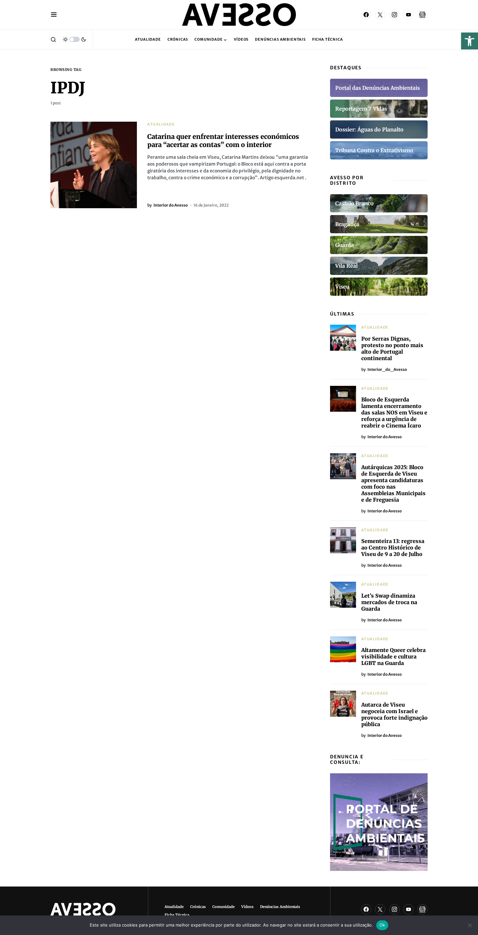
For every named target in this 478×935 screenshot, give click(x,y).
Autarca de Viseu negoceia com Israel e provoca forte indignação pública (394, 714)
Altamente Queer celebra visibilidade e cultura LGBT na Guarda (393, 656)
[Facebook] (366, 14)
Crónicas (198, 906)
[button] (469, 41)
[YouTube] (408, 14)
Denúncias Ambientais (280, 906)
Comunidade (223, 906)
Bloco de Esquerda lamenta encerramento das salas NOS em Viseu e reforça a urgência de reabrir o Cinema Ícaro (394, 412)
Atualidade (161, 124)
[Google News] (422, 14)
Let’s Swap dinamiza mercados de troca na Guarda (389, 602)
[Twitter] (380, 14)
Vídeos (247, 906)
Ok (382, 925)
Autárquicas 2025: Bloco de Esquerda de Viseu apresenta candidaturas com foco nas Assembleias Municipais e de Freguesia (393, 483)
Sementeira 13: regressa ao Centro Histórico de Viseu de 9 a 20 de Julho (392, 547)
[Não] (470, 925)
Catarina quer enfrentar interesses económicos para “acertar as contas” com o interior (223, 140)
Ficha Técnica (177, 915)
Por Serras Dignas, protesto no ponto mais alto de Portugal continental (392, 348)
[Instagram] (394, 14)
